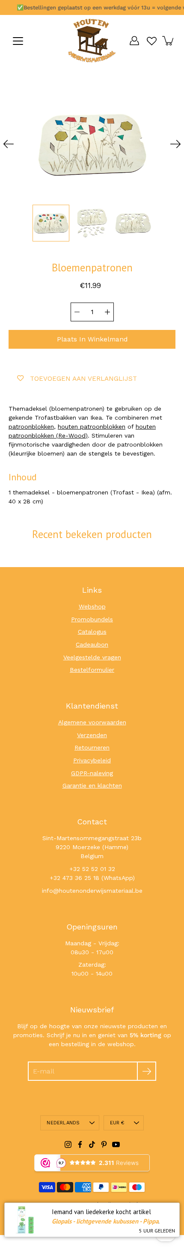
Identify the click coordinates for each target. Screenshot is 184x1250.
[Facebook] (80, 1144)
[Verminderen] (77, 312)
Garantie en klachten (92, 785)
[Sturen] (146, 1071)
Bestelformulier (92, 669)
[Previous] (8, 144)
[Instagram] (68, 1144)
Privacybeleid (92, 760)
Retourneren (92, 747)
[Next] (175, 144)
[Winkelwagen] (168, 40)
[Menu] (18, 41)
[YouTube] (116, 1144)
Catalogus (92, 631)
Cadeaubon (92, 644)
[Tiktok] (92, 1144)
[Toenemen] (107, 312)
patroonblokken (31, 426)
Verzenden (92, 735)
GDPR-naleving (92, 773)
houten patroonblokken (91, 426)
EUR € (117, 1123)
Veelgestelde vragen (92, 657)
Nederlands (63, 1123)
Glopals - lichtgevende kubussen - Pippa (105, 1221)
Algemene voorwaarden (92, 722)
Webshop (92, 606)
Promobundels (92, 619)
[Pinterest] (104, 1144)
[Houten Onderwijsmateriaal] (92, 40)
